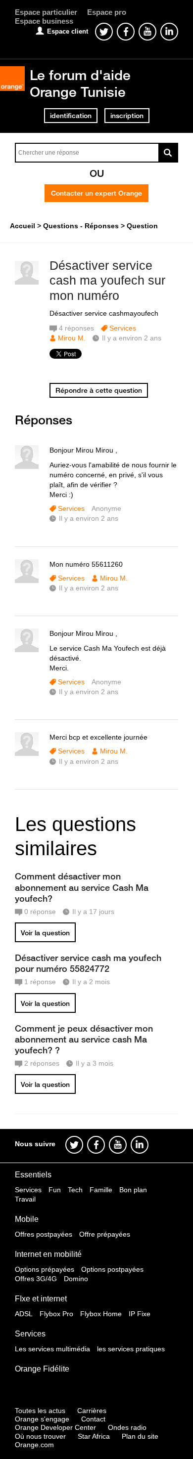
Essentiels (33, 1174)
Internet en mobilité (48, 1254)
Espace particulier (46, 12)
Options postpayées (112, 1269)
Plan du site (140, 1436)
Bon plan (133, 1190)
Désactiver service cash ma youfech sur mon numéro (107, 280)
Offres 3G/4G (36, 1279)
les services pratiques (131, 1349)
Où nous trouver (40, 1436)
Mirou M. (72, 338)
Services (122, 328)
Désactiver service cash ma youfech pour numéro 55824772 (88, 963)
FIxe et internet (41, 1298)
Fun (54, 1190)
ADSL (24, 1314)
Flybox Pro (56, 1314)
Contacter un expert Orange (96, 193)
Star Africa (94, 1436)
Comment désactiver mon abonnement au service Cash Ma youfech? (81, 887)
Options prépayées (44, 1269)
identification (71, 115)
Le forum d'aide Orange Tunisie (80, 83)
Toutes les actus (40, 1411)
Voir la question (45, 932)
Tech (75, 1190)
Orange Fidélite (42, 1369)
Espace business (44, 21)
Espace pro (106, 12)
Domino (76, 1279)
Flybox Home (101, 1314)
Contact (93, 1419)
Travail (25, 1199)
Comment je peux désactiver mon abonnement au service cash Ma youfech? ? (84, 1039)
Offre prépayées (104, 1234)
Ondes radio (127, 1427)
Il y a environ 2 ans (88, 518)
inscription (127, 115)
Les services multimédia (52, 1349)
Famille (101, 1190)
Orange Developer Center (55, 1427)
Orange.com (34, 1445)
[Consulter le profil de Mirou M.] (27, 282)
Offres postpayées (43, 1234)
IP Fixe (139, 1314)
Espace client (67, 31)
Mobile (27, 1219)
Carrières (91, 1411)
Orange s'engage (42, 1419)
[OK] (168, 153)
